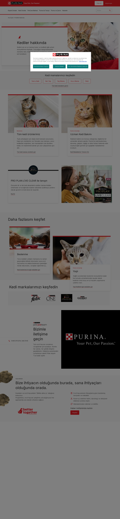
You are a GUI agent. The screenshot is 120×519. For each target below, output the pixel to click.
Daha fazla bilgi (83, 61)
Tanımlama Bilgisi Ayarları (41, 66)
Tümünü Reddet (59, 66)
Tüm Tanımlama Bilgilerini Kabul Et (77, 66)
